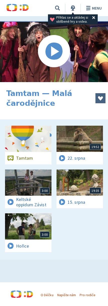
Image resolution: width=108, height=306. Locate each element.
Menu (97, 8)
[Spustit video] (54, 51)
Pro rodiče (87, 295)
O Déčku (47, 295)
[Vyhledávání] (57, 8)
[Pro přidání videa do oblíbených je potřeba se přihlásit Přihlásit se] (100, 98)
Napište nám (66, 295)
